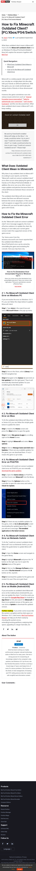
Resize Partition (5, 809)
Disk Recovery (5, 818)
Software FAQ (5, 828)
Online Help (4, 831)
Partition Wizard (16, 2)
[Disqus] (18, 705)
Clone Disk (4, 821)
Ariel (5, 38)
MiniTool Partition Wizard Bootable (10, 799)
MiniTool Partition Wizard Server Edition (12, 796)
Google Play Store (17, 597)
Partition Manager (6, 812)
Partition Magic (12, 15)
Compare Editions (6, 802)
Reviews (3, 834)
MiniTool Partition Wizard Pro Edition (11, 793)
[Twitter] (14, 38)
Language (7, 849)
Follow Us (19, 644)
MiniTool (5, 55)
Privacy (24, 857)
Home (3, 15)
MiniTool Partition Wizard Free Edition (11, 790)
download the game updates (11, 471)
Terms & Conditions (15, 857)
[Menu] (33, 1)
